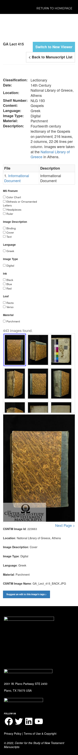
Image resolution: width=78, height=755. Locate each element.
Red (9, 288)
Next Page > (65, 525)
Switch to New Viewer (53, 46)
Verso (10, 307)
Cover (10, 232)
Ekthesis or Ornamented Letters (20, 203)
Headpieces (13, 209)
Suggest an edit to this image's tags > (26, 594)
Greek (10, 251)
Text (9, 237)
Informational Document (16, 178)
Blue (9, 284)
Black (9, 280)
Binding (11, 228)
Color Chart (13, 197)
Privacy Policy (12, 733)
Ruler (9, 214)
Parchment (13, 321)
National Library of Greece (50, 154)
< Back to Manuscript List (50, 57)
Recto (10, 303)
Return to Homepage (54, 8)
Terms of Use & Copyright (40, 733)
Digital (10, 265)
